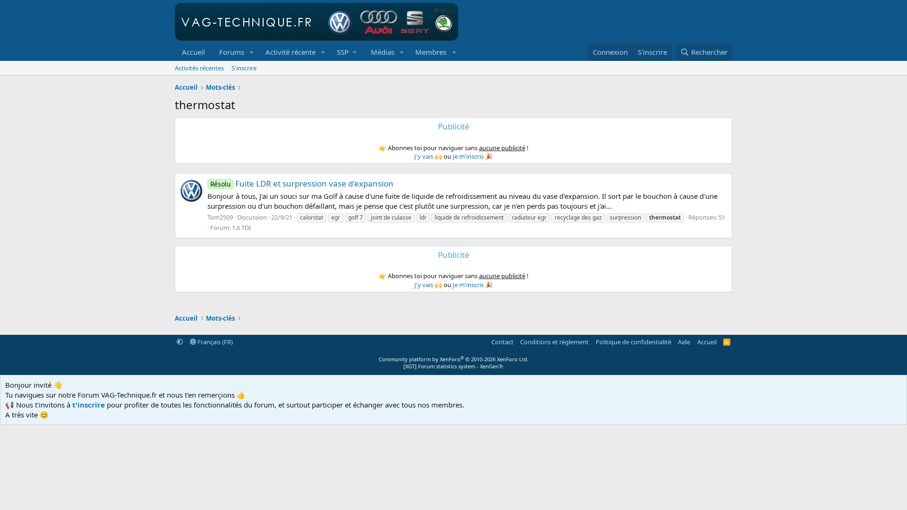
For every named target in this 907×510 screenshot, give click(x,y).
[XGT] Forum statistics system (453, 366)
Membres (430, 52)
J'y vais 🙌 (428, 156)
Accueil (193, 52)
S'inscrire (244, 68)
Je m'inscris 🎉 (473, 156)
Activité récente (290, 52)
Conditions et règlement (554, 342)
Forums (231, 52)
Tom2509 (220, 217)
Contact (502, 342)
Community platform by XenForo (454, 359)
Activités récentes (199, 68)
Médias (382, 52)
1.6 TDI (241, 227)
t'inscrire (88, 404)
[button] (251, 52)
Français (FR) (214, 342)
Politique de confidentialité (633, 342)
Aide (684, 342)
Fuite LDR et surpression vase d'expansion (302, 183)
